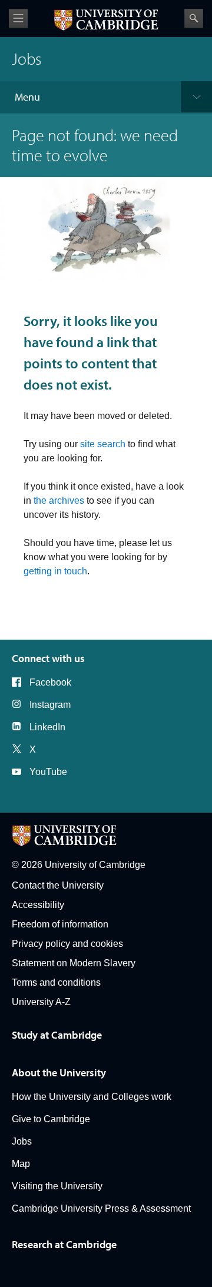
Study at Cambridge (57, 1035)
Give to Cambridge (51, 1119)
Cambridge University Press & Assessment (101, 1208)
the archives (59, 500)
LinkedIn (47, 727)
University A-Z (41, 1002)
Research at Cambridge (64, 1244)
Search (193, 18)
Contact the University (58, 885)
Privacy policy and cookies (67, 944)
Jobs (22, 1141)
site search (102, 444)
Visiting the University (57, 1186)
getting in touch (55, 571)
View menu (18, 18)
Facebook (50, 682)
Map (21, 1164)
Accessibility (38, 905)
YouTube (48, 772)
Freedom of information (60, 924)
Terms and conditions (56, 982)
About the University (59, 1072)
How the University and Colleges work (91, 1097)
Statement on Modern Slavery (73, 963)
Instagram (50, 705)
